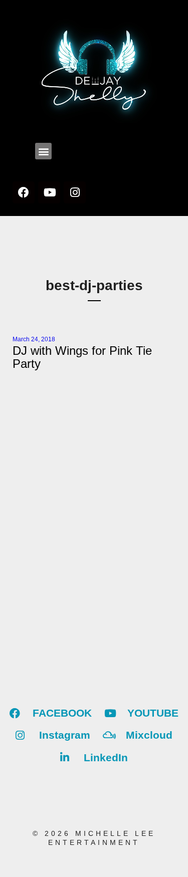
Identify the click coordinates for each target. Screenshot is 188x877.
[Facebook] (24, 192)
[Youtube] (49, 192)
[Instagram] (75, 192)
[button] (43, 151)
